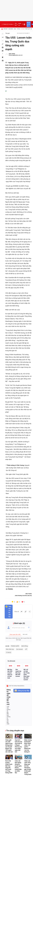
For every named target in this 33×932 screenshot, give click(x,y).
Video (15, 28)
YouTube (11, 24)
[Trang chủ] (2, 29)
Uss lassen (19, 649)
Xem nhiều (10, 28)
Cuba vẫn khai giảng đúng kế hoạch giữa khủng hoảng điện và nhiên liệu (18, 766)
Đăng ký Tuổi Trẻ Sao (28, 24)
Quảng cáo (19, 24)
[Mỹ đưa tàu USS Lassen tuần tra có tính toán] (10, 666)
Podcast (5, 24)
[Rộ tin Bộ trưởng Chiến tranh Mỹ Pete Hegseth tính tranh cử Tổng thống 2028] (9, 757)
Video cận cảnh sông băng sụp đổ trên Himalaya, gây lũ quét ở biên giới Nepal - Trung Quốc (27, 767)
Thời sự (18, 28)
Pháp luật (27, 28)
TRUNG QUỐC (15, 646)
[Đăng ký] (21, 690)
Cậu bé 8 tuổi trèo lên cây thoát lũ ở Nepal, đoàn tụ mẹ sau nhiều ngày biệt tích (18, 746)
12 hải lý (8, 652)
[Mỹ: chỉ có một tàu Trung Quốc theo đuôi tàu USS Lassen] (27, 666)
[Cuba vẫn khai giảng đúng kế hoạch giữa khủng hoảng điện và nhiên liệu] (18, 757)
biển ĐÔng (24, 646)
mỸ (26, 649)
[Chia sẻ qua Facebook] (21, 611)
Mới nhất (5, 28)
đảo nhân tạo (10, 649)
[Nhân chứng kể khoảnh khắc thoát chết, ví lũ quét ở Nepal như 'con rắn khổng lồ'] (28, 736)
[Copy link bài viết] (25, 611)
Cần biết (16, 24)
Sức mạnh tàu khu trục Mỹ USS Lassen (18, 673)
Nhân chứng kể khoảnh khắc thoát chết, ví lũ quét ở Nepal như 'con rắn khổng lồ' (28, 746)
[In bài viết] (2, 60)
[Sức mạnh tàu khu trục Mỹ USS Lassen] (18, 666)
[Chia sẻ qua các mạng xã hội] (29, 611)
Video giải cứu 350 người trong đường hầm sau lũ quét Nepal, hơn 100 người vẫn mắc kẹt (9, 746)
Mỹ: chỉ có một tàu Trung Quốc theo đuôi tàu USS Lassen (26, 674)
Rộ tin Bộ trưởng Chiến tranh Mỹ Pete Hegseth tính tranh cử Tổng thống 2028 (8, 766)
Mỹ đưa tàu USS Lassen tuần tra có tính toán (9, 674)
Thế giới (23, 28)
